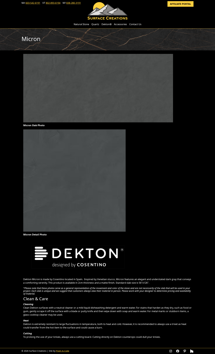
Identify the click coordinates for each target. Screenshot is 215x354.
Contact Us (135, 24)
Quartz (95, 24)
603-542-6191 (33, 3)
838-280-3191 (73, 3)
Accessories (120, 24)
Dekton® (107, 24)
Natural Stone (81, 24)
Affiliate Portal (180, 4)
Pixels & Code (62, 350)
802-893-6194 (53, 3)
